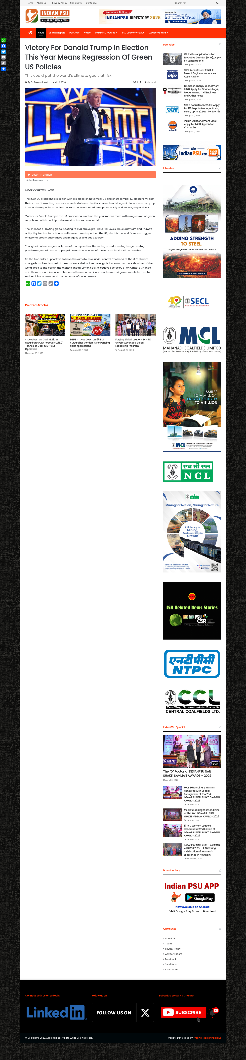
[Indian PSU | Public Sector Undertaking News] (47, 16)
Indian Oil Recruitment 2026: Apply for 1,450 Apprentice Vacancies (200, 124)
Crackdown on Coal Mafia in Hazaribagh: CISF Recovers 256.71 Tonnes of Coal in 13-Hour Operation (44, 344)
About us (41, 3)
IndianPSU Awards (105, 32)
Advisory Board (157, 32)
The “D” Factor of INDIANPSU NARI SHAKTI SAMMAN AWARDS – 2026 (187, 773)
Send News (76, 3)
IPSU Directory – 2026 (133, 32)
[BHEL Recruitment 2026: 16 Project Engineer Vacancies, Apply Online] (172, 75)
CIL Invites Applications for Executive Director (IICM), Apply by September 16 (202, 57)
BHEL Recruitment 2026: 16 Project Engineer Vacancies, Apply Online (200, 73)
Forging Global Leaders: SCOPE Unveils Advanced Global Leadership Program (133, 343)
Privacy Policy (59, 3)
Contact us (92, 3)
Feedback (170, 959)
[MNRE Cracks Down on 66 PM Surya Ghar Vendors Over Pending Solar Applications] (90, 325)
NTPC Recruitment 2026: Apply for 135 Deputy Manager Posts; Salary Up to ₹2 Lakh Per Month (202, 108)
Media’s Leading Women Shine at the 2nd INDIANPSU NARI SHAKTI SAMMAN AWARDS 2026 (202, 813)
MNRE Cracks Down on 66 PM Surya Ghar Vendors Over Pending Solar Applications (90, 343)
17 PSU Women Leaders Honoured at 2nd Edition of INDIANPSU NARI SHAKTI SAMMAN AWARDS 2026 (202, 830)
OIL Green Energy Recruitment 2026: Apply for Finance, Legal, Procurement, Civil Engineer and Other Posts (201, 91)
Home (30, 3)
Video (87, 32)
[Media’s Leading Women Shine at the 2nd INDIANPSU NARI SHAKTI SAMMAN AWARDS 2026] (172, 814)
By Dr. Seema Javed (38, 82)
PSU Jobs (74, 32)
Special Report (57, 32)
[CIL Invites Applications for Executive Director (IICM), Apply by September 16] (172, 59)
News (41, 32)
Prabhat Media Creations (207, 1037)
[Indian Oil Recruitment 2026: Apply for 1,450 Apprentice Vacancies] (172, 125)
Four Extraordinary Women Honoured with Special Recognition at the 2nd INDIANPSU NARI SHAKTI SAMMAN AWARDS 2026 (202, 794)
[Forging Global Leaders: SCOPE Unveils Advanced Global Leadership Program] (135, 325)
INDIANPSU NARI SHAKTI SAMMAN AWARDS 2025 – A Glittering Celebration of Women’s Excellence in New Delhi (202, 849)
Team (168, 943)
